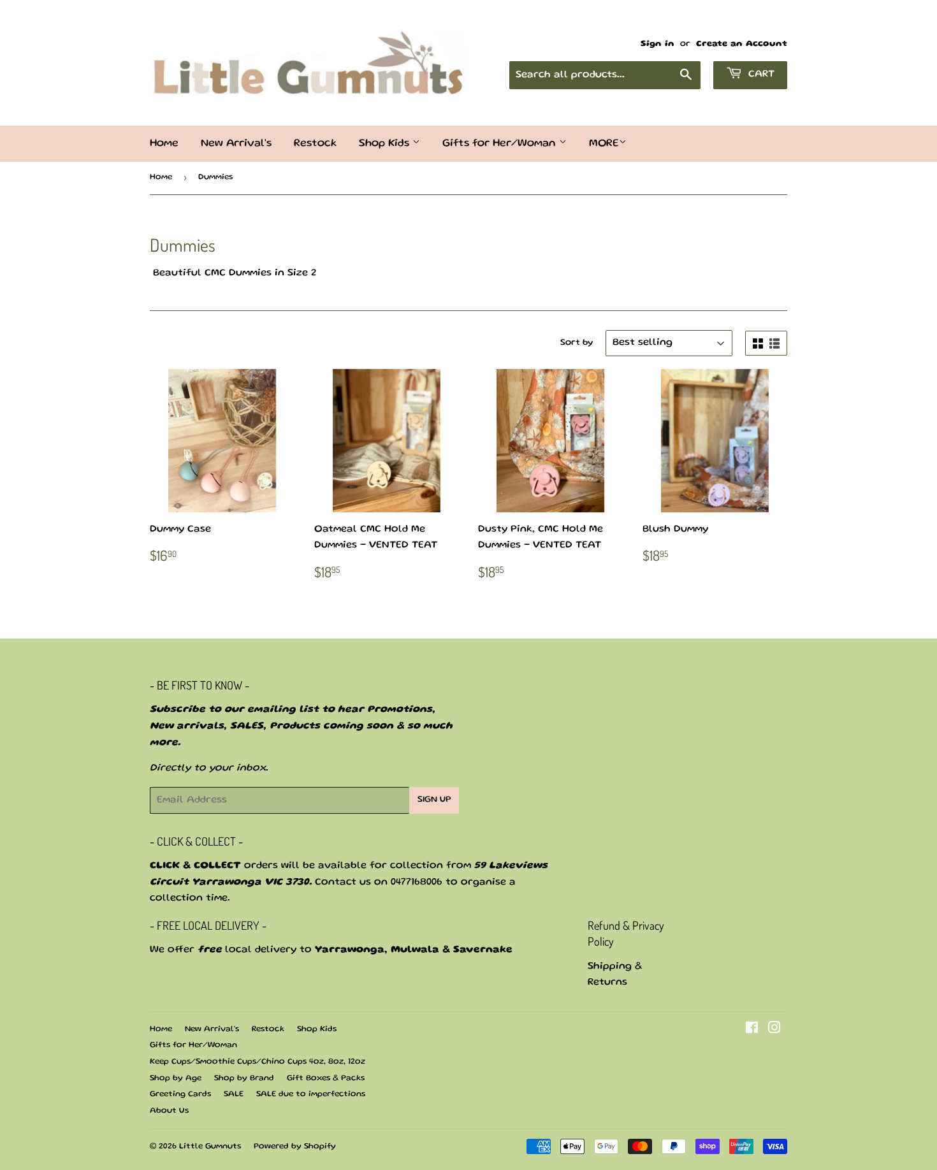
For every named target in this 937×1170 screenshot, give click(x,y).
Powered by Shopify (295, 1146)
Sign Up (434, 800)
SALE (233, 1094)
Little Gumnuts (210, 1146)
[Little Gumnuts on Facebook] (752, 1030)
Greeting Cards (180, 1094)
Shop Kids (385, 143)
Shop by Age (175, 1078)
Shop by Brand (244, 1078)
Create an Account (741, 44)
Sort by (576, 343)
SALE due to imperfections (310, 1094)
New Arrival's (236, 143)
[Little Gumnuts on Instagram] (774, 1030)
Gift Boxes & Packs (326, 1078)
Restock (315, 143)
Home (164, 143)
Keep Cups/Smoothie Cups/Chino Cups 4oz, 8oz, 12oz (257, 1061)
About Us (169, 1111)
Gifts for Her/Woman (500, 143)
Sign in (657, 44)
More (604, 143)
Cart (759, 74)
